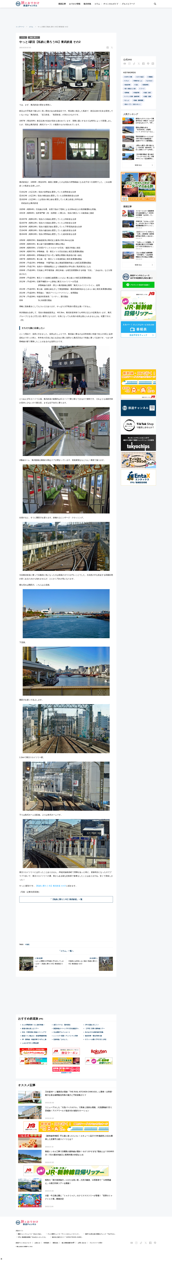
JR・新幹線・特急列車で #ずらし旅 (34, 1039)
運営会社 (55, 1243)
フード (143, 88)
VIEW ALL (138, 165)
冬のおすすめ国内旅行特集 (94, 1032)
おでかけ (149, 80)
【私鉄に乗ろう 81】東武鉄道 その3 (50, 886)
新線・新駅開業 (138, 100)
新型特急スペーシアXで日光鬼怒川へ (66, 1028)
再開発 (151, 77)
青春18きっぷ (138, 80)
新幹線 (127, 92)
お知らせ (37, 1243)
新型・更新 (148, 96)
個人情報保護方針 (67, 1243)
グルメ (127, 80)
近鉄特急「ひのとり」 (61, 1039)
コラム (97, 4)
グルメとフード (128, 4)
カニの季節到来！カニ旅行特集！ (33, 1025)
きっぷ (127, 100)
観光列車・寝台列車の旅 (93, 1036)
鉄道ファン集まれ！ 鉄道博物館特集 (34, 1036)
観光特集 (87, 4)
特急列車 (136, 92)
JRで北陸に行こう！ (92, 1025)
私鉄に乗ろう (34, 37)
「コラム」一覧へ (66, 951)
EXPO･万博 (128, 77)
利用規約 (46, 1243)
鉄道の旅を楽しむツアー (30, 1028)
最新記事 (62, 4)
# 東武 (27, 944)
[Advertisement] (86, 16)
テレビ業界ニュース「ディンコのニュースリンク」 (64, 1234)
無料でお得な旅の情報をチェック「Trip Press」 (100, 1234)
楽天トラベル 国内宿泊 (62, 1025)
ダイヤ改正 (140, 77)
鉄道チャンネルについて (23, 1243)
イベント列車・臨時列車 (132, 96)
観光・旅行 (148, 92)
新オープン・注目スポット (133, 104)
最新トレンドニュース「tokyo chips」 (30, 1234)
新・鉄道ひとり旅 (130, 88)
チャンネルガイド (110, 4)
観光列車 (127, 84)
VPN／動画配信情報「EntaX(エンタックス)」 (32, 1237)
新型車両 (145, 84)
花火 (136, 84)
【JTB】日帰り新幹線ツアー (95, 1028)
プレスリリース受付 (96, 1243)
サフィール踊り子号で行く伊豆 (95, 1039)
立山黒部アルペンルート (61, 1032)
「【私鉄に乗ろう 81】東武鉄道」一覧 (66, 899)
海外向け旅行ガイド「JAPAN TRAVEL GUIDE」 (67, 1237)
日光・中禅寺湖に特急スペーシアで (34, 1032)
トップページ (20, 27)
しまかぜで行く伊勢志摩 (30, 1043)
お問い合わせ (82, 1243)
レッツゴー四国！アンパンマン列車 (65, 1036)
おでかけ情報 (74, 4)
